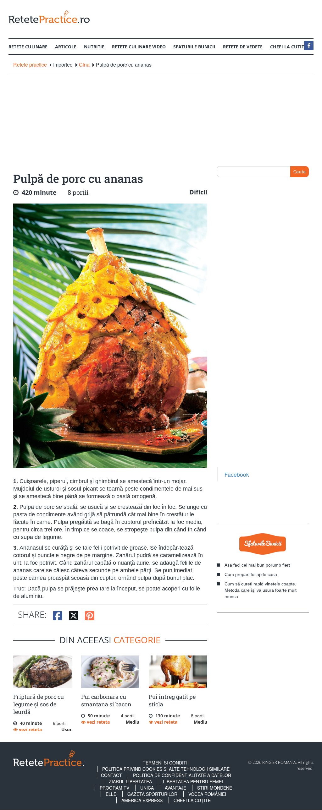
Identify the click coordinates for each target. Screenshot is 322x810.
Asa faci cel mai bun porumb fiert (257, 565)
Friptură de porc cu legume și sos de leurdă (38, 704)
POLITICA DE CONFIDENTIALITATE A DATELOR (182, 775)
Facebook (237, 474)
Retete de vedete (243, 47)
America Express (142, 800)
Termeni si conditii (166, 762)
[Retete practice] (49, 16)
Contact (111, 775)
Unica (147, 788)
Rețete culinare (27, 47)
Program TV (114, 788)
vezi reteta (30, 729)
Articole (65, 47)
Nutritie (94, 47)
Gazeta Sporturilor (152, 794)
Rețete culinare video (139, 47)
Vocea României (207, 794)
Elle (111, 794)
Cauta (299, 171)
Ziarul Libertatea (130, 781)
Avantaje (175, 788)
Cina (84, 64)
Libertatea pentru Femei (193, 781)
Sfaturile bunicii (194, 47)
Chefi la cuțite (192, 800)
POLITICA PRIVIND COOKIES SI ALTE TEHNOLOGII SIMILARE (166, 769)
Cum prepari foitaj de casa (251, 574)
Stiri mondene (214, 788)
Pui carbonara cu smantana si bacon (106, 700)
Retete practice (30, 64)
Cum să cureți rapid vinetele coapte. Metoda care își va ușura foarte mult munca (261, 590)
